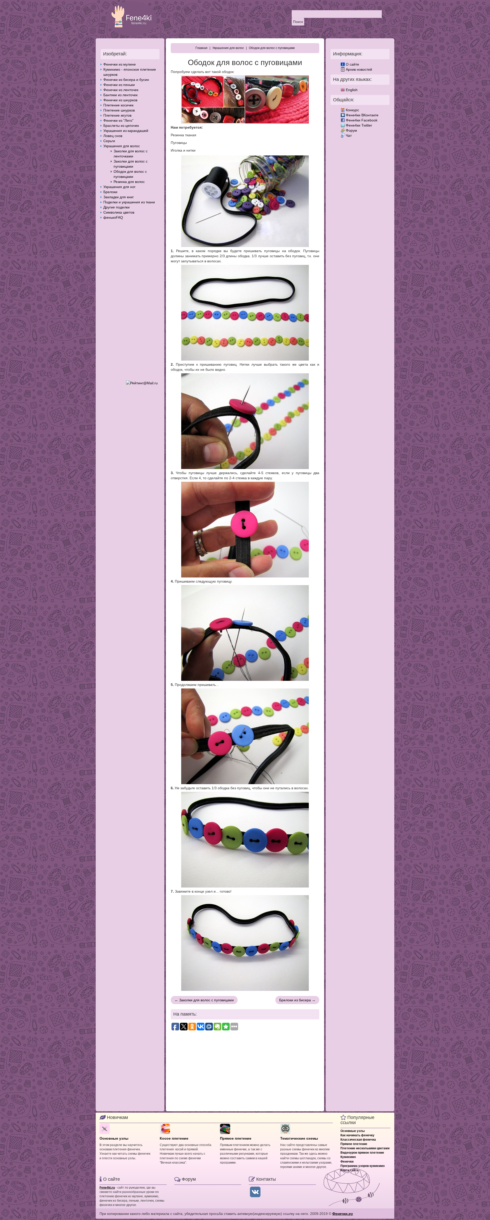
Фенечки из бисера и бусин (126, 80)
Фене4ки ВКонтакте (362, 115)
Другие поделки (116, 207)
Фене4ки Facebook (361, 120)
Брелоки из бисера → (297, 1000)
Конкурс (352, 110)
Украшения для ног (119, 187)
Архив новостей (359, 69)
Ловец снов (112, 136)
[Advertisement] (130, 300)
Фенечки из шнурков (120, 100)
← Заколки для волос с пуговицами (204, 1000)
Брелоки (110, 192)
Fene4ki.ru (107, 1187)
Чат (349, 135)
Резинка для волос (129, 182)
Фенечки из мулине (119, 64)
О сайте (352, 64)
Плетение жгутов (117, 115)
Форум (351, 130)
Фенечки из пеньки (119, 85)
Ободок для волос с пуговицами (272, 48)
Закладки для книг (118, 197)
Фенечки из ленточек (120, 90)
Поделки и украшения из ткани (129, 202)
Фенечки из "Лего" (118, 120)
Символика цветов (118, 212)
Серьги (109, 141)
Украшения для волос (121, 146)
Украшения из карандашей (125, 131)
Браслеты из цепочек (121, 126)
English (352, 90)
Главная (201, 48)
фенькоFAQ (113, 217)
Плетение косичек (118, 105)
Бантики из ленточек (120, 95)
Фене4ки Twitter (359, 125)
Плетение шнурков (119, 110)
